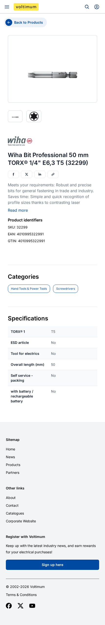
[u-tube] (32, 606)
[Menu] (7, 7)
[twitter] (20, 606)
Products (13, 465)
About (11, 498)
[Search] (87, 6)
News (10, 457)
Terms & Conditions (21, 595)
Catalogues (15, 513)
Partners (12, 472)
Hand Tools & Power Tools (29, 288)
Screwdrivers (65, 288)
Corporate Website (21, 521)
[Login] (96, 6)
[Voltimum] (26, 6)
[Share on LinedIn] (39, 174)
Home (10, 449)
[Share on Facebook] (13, 174)
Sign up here (52, 565)
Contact (12, 505)
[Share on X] (26, 174)
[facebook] (9, 606)
